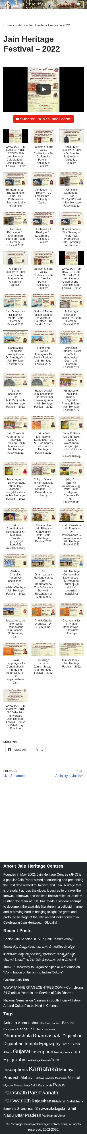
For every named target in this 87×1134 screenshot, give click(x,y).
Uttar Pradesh (28, 1115)
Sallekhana (75, 1101)
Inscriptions (62, 1052)
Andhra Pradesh (50, 1023)
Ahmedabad (28, 1023)
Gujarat (21, 1051)
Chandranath (49, 1029)
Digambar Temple (20, 1043)
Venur (61, 1115)
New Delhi (30, 1085)
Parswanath (17, 1101)
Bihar (38, 1029)
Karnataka (43, 1068)
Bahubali (69, 1023)
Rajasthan (41, 1101)
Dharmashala (47, 1035)
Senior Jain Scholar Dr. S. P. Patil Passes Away (37, 939)
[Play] (43, 89)
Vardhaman (49, 1115)
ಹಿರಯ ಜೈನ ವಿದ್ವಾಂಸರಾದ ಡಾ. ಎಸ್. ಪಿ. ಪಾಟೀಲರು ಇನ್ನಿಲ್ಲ (39, 946)
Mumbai (74, 1078)
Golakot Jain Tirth (16, 980)
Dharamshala (17, 1035)
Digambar (72, 1035)
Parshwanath (43, 1093)
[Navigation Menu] (78, 4)
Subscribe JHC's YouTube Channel (45, 119)
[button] (15, 150)
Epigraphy (50, 1043)
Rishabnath (59, 1101)
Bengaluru (25, 1029)
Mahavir (28, 1077)
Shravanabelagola (50, 1108)
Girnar (66, 1044)
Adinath (10, 1022)
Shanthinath (25, 1108)
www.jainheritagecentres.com (45, 1124)
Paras (59, 1085)
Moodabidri (61, 1078)
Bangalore (9, 1029)
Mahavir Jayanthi (45, 1078)
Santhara (9, 1108)
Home (7, 25)
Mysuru (18, 1085)
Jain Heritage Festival (38, 1060)
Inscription (42, 1051)
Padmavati (45, 1085)
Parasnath (15, 1093)
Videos (20, 25)
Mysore (8, 1085)
